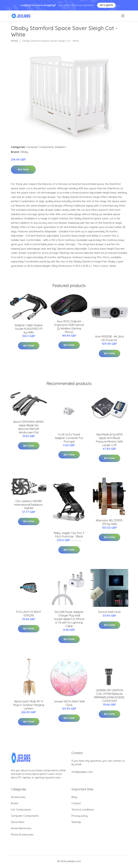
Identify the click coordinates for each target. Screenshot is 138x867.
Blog (74, 797)
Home (14, 40)
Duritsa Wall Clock (109, 612)
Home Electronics (21, 828)
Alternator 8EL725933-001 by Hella (109, 522)
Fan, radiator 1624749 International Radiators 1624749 (28, 504)
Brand (14, 803)
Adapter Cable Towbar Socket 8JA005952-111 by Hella (29, 328)
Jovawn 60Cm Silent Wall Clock (69, 703)
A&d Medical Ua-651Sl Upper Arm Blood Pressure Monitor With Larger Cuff (109, 440)
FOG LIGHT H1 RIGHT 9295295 (28, 613)
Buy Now (23, 169)
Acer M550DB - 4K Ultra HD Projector (109, 338)
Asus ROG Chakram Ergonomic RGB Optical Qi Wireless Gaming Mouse (69, 327)
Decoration (17, 822)
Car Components (21, 809)
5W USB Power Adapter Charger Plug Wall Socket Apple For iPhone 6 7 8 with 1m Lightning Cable (69, 619)
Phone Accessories (22, 834)
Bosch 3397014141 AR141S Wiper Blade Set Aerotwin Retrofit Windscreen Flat (28, 427)
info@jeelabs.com (82, 771)
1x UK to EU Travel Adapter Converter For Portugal (69, 438)
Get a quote (106, 5)
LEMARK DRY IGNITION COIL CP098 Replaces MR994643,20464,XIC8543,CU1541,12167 (109, 696)
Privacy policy (80, 815)
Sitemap (76, 822)
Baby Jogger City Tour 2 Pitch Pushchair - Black (69, 534)
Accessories (18, 797)
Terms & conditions (83, 809)
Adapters (60, 147)
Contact (76, 803)
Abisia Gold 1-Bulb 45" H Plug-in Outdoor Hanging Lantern (28, 705)
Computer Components (40, 147)
